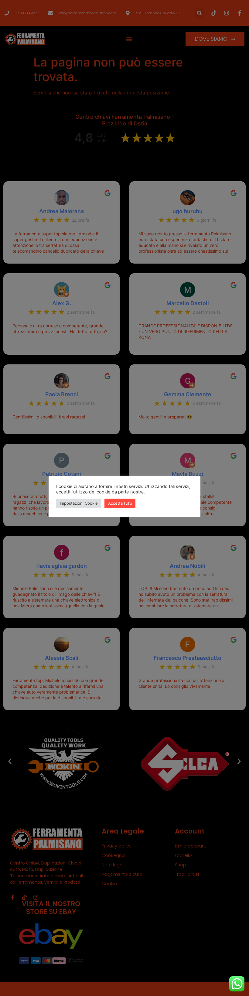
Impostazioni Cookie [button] (79, 503)
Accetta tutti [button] (120, 503)
